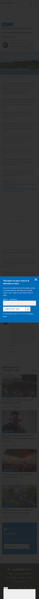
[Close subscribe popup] (36, 279)
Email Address (10, 299)
